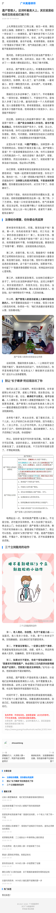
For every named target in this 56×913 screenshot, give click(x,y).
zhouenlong (17, 743)
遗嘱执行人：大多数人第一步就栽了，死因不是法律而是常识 (13, 758)
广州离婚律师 (28, 3)
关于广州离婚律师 (28, 906)
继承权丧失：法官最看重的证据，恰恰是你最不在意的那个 (42, 758)
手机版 (24, 909)
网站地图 (30, 909)
